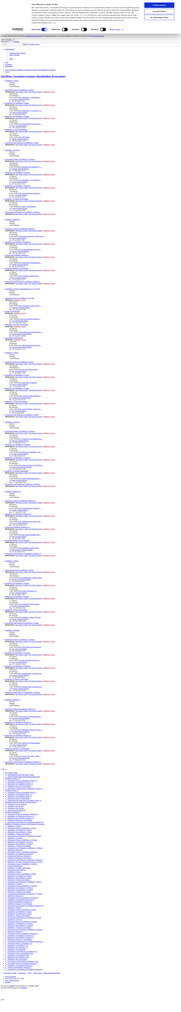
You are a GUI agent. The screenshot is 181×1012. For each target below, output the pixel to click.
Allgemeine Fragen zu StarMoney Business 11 (20, 709)
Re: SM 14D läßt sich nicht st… (30, 660)
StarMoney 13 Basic (12, 353)
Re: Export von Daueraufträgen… (30, 716)
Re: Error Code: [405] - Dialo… (30, 756)
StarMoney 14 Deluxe (12, 630)
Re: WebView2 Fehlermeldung (29, 743)
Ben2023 (15, 606)
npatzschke (15, 398)
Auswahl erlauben (159, 11)
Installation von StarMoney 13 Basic (17, 375)
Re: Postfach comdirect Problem (30, 617)
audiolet (14, 169)
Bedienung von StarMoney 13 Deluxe (17, 458)
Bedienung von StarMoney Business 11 (18, 735)
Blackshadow (16, 550)
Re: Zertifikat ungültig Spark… (29, 548)
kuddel (14, 510)
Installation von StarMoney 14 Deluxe (17, 653)
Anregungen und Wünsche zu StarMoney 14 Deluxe (22, 692)
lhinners (14, 441)
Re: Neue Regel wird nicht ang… (30, 124)
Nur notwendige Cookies (159, 17)
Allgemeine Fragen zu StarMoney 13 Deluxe (20, 431)
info (13, 238)
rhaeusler (15, 718)
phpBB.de (23, 988)
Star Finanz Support (97, 36)
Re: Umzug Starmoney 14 (28, 591)
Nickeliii (15, 732)
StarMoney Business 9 (12, 219)
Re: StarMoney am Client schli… (30, 521)
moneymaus (16, 334)
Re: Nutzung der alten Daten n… (30, 306)
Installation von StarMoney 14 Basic (17, 583)
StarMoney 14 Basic (12, 561)
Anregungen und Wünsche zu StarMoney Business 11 (23, 762)
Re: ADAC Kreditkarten (27, 206)
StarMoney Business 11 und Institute (17, 749)
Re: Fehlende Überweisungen (29, 604)
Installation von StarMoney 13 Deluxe (17, 444)
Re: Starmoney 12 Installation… (30, 97)
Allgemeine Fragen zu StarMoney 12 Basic (19, 90)
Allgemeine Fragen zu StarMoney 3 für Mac (19, 298)
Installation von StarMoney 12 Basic (17, 103)
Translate (16, 41)
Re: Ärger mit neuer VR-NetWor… (31, 465)
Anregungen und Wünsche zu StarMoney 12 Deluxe (22, 212)
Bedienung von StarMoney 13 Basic (17, 388)
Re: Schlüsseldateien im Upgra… (30, 249)
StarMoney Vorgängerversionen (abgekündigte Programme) (33, 76)
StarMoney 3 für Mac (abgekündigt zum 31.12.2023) (22, 289)
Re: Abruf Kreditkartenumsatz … (30, 478)
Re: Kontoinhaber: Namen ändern (30, 578)
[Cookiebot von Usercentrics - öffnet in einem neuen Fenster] (18, 29)
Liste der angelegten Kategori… (30, 319)
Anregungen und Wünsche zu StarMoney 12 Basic (22, 143)
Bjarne (14, 619)
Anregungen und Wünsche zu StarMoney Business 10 (23, 553)
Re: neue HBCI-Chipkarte (28, 383)
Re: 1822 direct (24, 137)
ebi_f (14, 126)
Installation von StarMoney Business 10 (18, 514)
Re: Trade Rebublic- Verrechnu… (30, 409)
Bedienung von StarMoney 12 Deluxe (17, 186)
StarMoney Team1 (49, 92)
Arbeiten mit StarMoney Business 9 (17, 255)
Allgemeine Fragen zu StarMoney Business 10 (20, 501)
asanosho (15, 307)
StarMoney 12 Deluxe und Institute (16, 199)
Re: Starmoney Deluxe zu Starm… (31, 730)
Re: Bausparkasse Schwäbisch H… (31, 687)
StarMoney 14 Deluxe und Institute (16, 679)
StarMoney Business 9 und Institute (16, 268)
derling (14, 139)
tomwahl (15, 758)
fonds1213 (15, 580)
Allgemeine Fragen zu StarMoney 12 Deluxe (20, 159)
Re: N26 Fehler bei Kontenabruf (30, 647)
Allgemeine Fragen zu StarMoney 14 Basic (19, 570)
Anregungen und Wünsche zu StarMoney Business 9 (22, 281)
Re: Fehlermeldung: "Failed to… (30, 508)
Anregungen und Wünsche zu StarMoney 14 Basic (22, 623)
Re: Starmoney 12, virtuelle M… (30, 180)
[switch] (65, 29)
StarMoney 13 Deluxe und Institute (16, 471)
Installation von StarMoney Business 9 (17, 242)
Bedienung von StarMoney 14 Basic (17, 596)
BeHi (14, 480)
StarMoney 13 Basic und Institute (16, 401)
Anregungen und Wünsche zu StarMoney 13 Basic (22, 415)
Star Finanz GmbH (21, 92)
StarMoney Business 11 (13, 700)
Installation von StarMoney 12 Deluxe (17, 172)
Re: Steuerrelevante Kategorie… (30, 193)
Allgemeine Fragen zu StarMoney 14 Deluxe (20, 639)
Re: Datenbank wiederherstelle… (30, 263)
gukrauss (15, 99)
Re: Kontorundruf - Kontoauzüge (30, 673)
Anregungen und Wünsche (14, 338)
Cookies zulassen (159, 5)
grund (14, 384)
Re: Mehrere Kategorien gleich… (30, 345)
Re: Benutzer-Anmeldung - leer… (30, 452)
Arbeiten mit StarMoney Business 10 (17, 527)
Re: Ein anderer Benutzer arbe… (30, 535)
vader (14, 112)
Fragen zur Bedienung (12, 311)
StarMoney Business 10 (13, 491)
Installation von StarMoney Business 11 (18, 722)
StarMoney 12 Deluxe (12, 150)
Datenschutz (37, 973)
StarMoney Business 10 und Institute (17, 540)
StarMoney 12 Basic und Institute (16, 129)
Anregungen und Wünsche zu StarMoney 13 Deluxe (22, 484)
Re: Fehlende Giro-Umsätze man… (31, 439)
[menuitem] (17, 53)
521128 (14, 321)
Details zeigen (115, 29)
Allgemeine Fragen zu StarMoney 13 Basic (19, 362)
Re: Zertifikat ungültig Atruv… (29, 276)
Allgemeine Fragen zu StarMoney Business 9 (20, 229)
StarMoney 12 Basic (12, 81)
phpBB (11, 986)
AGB (29, 973)
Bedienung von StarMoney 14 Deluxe (17, 666)
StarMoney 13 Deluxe (12, 422)
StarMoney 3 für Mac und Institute (16, 324)
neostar (14, 454)
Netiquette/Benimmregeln (33, 36)
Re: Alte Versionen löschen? (28, 369)
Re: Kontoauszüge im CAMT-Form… (32, 236)
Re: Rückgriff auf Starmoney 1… (30, 167)
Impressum (22, 973)
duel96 (14, 265)
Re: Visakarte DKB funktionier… (30, 396)
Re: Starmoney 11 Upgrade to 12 (30, 111)
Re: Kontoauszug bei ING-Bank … (31, 332)
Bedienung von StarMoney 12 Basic (17, 116)
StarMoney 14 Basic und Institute (16, 610)
